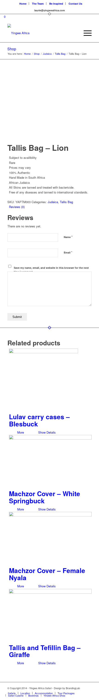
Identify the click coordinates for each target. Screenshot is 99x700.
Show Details (46, 432)
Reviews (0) (17, 207)
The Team (38, 3)
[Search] (74, 33)
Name (68, 237)
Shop (11, 48)
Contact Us (75, 3)
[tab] (50, 206)
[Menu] (85, 33)
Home (22, 3)
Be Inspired (56, 3)
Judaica (53, 202)
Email (68, 252)
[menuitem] (23, 3)
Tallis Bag (66, 202)
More (20, 432)
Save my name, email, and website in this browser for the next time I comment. (51, 269)
